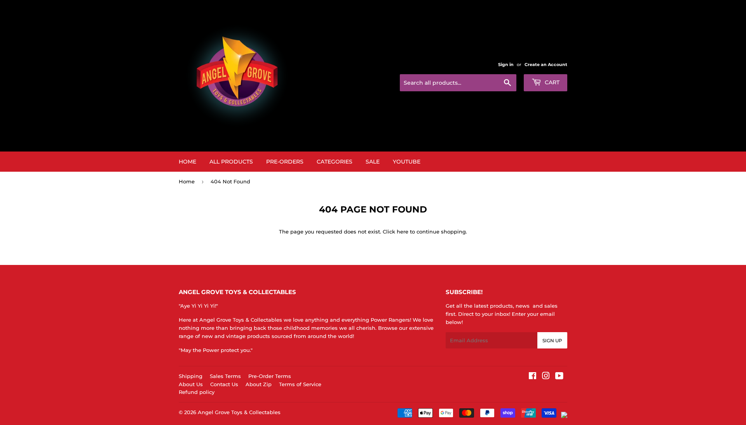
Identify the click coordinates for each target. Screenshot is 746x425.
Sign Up (552, 340)
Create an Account (546, 64)
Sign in (506, 64)
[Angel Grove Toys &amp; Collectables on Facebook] (532, 377)
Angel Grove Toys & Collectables (239, 412)
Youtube (406, 161)
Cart (551, 82)
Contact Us (224, 384)
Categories (334, 161)
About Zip (259, 384)
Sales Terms (225, 376)
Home (187, 161)
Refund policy (196, 392)
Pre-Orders (284, 161)
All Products (231, 161)
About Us (191, 384)
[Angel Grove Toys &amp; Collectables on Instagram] (546, 377)
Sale (373, 161)
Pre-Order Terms (269, 376)
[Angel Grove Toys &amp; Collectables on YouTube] (559, 377)
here (402, 231)
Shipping (190, 376)
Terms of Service (300, 384)
